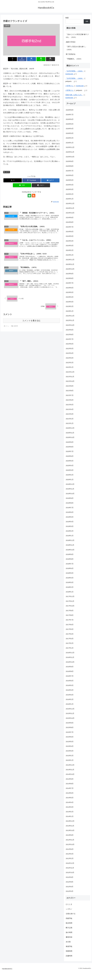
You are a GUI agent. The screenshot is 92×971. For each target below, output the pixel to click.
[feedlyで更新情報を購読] (29, 195)
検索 (67, 18)
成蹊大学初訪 (70, 42)
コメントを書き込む (31, 320)
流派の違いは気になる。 (74, 95)
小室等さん (69, 86)
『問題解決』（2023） (74, 59)
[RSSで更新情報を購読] (33, 195)
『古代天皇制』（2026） (74, 71)
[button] (50, 59)
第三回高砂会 (70, 54)
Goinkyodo (69, 74)
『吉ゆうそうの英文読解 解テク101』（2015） (77, 35)
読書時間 (7, 172)
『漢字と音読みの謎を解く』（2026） (76, 48)
